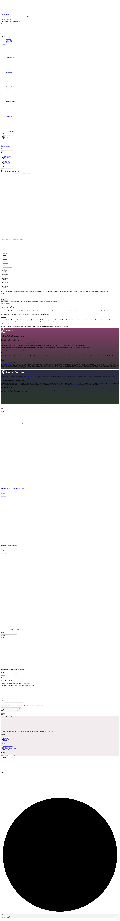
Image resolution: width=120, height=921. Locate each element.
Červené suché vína (41, 301)
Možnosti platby (6, 747)
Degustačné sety (6, 135)
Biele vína (8, 39)
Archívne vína (9, 42)
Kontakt (5, 140)
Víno (4, 255)
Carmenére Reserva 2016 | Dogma (9, 545)
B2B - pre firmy (6, 749)
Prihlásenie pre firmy (5, 19)
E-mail (2, 703)
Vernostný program (12, 23)
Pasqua (4, 279)
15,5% (4, 283)
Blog (4, 138)
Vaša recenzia (4, 698)
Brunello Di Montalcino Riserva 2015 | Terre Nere (12, 669)
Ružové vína (9, 40)
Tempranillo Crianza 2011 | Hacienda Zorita (11, 629)
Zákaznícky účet (4, 23)
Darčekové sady (6, 133)
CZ (10, 19)
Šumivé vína (9, 41)
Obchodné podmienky (8, 746)
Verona (4, 271)
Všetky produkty (7, 156)
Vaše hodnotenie (5, 688)
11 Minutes (99, 364)
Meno (2, 700)
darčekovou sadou (75, 384)
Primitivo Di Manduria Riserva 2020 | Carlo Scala (12, 488)
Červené (5, 259)
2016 (4, 275)
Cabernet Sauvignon (7, 267)
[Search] (2, 152)
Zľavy (4, 136)
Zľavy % (5, 166)
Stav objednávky (20, 23)
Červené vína (9, 37)
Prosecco (5, 740)
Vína (4, 36)
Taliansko (5, 263)
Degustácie (5, 137)
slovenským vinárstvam (76, 383)
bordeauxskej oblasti (32, 376)
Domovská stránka (5, 173)
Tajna (92, 383)
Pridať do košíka (4, 299)
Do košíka (3, 493)
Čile (6, 378)
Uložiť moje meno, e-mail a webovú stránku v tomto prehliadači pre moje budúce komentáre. (22, 705)
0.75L (4, 287)
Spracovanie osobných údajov (10, 748)
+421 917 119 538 (15, 171)
